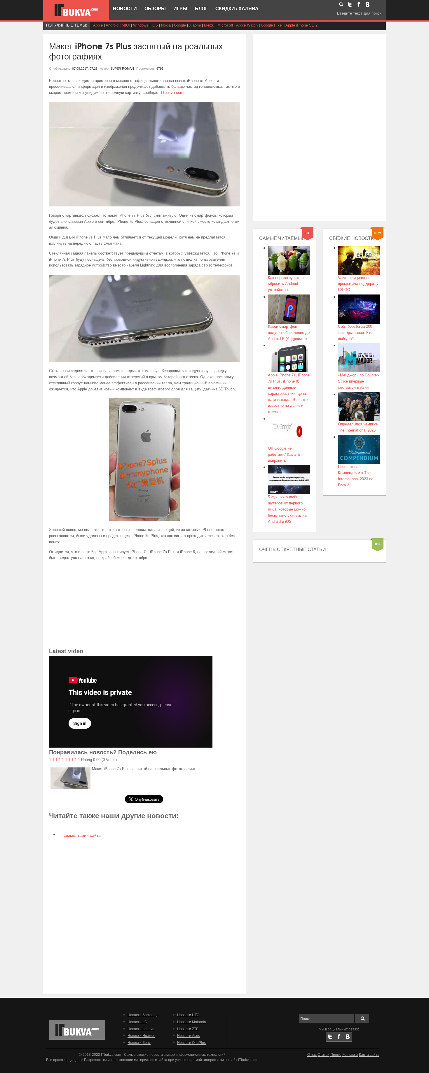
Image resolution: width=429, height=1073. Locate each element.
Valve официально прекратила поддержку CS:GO (358, 284)
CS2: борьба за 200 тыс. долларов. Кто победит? (355, 332)
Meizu (209, 25)
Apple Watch (247, 25)
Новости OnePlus (191, 1042)
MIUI (126, 25)
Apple (98, 25)
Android (112, 25)
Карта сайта (369, 1054)
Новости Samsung (143, 1015)
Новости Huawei (141, 1035)
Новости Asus (188, 1035)
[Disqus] (144, 915)
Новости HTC (188, 1015)
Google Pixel (271, 25)
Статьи (323, 1054)
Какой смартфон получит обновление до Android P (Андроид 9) (289, 332)
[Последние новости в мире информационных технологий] (76, 10)
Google (180, 25)
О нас (312, 1054)
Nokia (166, 25)
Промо (335, 1054)
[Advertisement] (144, 605)
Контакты (350, 1054)
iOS (154, 25)
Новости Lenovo (141, 1029)
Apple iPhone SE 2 (301, 25)
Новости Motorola (191, 1022)
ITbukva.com (172, 92)
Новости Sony (139, 1042)
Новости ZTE (187, 1029)
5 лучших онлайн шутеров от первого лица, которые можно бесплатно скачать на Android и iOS (287, 509)
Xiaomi (195, 25)
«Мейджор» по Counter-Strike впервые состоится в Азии (358, 381)
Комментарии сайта (81, 835)
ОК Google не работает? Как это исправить (284, 454)
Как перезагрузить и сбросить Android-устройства (286, 284)
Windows (140, 25)
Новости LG (137, 1022)
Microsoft (225, 25)
